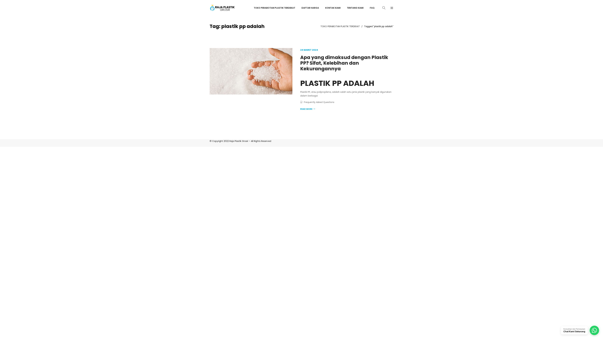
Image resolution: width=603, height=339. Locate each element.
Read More (306, 109)
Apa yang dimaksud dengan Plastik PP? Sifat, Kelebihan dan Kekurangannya (344, 63)
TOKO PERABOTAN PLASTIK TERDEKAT (340, 26)
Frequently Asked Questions (319, 102)
